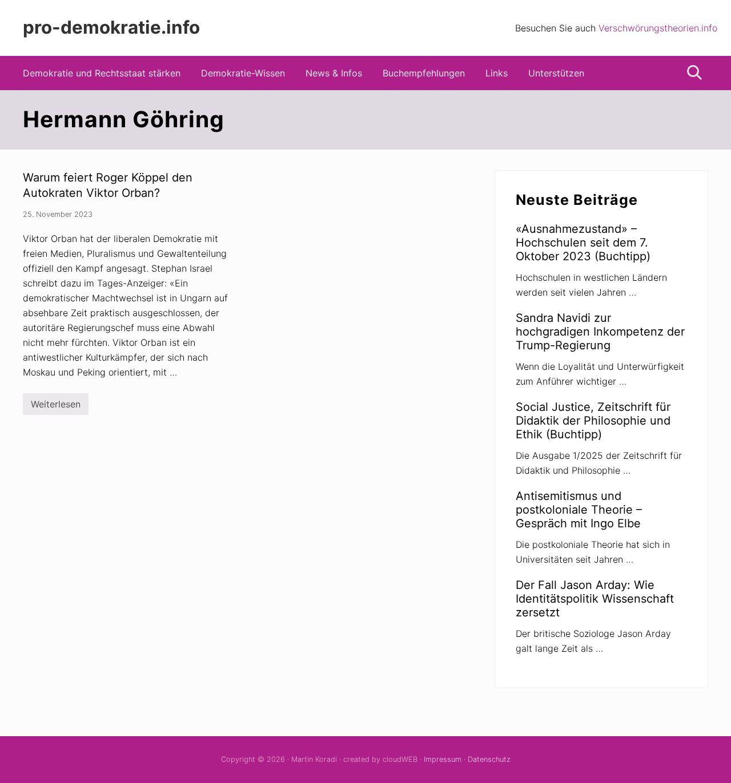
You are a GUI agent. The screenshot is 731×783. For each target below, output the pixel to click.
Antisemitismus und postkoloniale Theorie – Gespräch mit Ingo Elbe (579, 509)
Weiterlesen (56, 406)
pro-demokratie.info (111, 27)
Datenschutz (489, 759)
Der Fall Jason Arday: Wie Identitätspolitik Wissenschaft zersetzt (595, 598)
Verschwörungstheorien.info (658, 28)
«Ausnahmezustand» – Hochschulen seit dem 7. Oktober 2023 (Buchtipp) (583, 242)
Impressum (442, 759)
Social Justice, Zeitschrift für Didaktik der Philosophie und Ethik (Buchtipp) (593, 420)
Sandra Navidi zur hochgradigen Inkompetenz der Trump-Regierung (600, 331)
